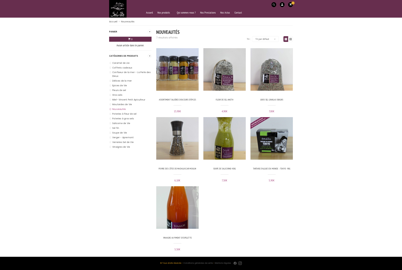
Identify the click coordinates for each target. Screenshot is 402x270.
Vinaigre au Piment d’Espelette (177, 238)
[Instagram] (240, 263)
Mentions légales (223, 263)
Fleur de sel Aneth (225, 100)
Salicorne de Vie (121, 123)
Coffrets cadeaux (122, 67)
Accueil (149, 12)
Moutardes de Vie (122, 104)
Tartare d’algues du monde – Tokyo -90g (272, 169)
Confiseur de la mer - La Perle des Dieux (131, 74)
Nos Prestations (208, 12)
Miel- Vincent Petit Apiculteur (128, 99)
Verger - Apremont (123, 137)
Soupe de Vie (119, 132)
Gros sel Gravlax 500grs (271, 100)
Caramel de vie (121, 63)
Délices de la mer (122, 80)
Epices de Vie (119, 85)
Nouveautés (119, 109)
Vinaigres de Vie (121, 146)
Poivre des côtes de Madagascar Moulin (177, 169)
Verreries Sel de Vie (123, 142)
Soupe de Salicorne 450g (224, 169)
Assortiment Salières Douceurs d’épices (177, 100)
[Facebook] (235, 263)
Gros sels (117, 95)
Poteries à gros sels (123, 118)
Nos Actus (225, 12)
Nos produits (164, 12)
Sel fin (115, 128)
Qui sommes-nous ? (186, 12)
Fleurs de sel (119, 90)
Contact (238, 12)
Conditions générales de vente (198, 263)
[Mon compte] (282, 4)
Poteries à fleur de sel (124, 113)
